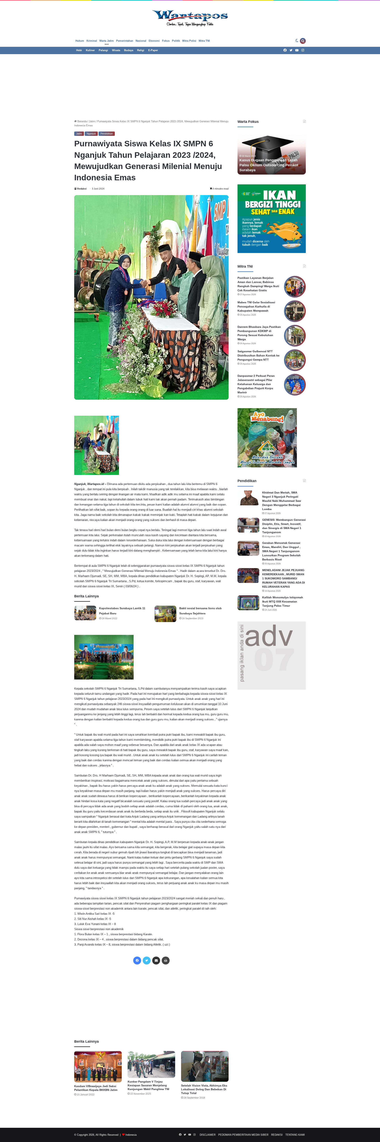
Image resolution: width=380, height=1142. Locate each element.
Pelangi (103, 50)
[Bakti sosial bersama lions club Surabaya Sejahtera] (165, 614)
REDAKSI (277, 1134)
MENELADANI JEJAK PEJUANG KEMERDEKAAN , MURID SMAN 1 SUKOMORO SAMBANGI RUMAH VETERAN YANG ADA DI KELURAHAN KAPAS (283, 578)
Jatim (92, 121)
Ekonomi (154, 40)
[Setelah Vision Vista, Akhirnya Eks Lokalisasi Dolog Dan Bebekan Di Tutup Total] (205, 1066)
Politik (176, 40)
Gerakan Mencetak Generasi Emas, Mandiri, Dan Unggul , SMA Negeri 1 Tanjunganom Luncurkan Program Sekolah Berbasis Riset (281, 551)
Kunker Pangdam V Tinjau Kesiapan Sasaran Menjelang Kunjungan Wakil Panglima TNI (148, 1085)
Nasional (141, 40)
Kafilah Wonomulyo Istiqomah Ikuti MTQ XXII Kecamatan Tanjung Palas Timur (282, 601)
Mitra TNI (204, 40)
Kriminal (91, 40)
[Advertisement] (190, 85)
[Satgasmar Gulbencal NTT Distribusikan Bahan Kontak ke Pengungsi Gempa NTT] (295, 360)
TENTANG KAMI (295, 1134)
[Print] (166, 960)
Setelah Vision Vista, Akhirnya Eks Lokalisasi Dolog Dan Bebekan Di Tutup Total (204, 1089)
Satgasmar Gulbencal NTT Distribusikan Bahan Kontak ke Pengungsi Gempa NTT (258, 355)
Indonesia (131, 1134)
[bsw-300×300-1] (267, 466)
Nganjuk (91, 133)
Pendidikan (107, 133)
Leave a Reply (151, 1115)
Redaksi (81, 188)
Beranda (82, 121)
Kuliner (90, 50)
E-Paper (153, 50)
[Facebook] (137, 960)
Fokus (166, 40)
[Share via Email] (156, 960)
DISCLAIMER (208, 1134)
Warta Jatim (106, 40)
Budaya (128, 50)
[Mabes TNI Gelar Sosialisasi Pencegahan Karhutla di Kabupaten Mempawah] (295, 311)
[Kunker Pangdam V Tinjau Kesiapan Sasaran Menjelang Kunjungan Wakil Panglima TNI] (151, 1064)
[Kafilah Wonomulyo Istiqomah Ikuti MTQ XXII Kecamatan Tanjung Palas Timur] (248, 602)
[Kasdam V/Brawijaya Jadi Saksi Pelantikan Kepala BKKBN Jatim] (98, 1066)
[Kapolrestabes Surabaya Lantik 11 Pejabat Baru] (85, 613)
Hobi (79, 50)
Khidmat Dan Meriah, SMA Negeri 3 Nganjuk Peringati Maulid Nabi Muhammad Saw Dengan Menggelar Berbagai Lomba (281, 501)
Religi (140, 50)
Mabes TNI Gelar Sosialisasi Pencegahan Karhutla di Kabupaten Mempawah (256, 306)
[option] (273, 153)
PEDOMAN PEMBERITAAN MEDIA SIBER (243, 1134)
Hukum (79, 40)
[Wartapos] (190, 17)
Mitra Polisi (189, 40)
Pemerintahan (124, 40)
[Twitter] (147, 960)
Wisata (116, 50)
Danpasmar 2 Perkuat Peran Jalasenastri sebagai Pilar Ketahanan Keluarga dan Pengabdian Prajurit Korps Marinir (256, 384)
